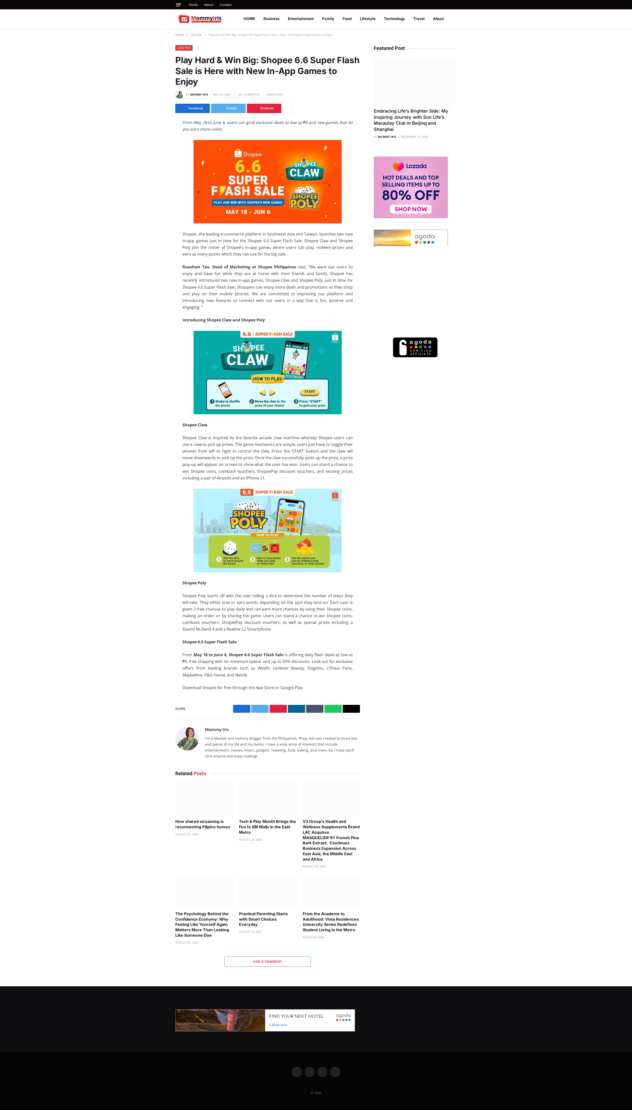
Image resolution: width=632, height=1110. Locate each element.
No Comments (249, 94)
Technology (394, 18)
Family (328, 18)
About (208, 5)
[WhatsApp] (157, 166)
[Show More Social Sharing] (288, 108)
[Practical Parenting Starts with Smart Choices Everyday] (267, 891)
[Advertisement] (415, 291)
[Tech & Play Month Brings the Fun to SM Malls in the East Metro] (267, 799)
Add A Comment (267, 961)
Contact (226, 5)
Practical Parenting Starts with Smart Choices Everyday (263, 919)
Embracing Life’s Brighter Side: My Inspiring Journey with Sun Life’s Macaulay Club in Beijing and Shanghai (411, 120)
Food (347, 18)
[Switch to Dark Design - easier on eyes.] (454, 19)
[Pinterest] (157, 176)
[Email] (157, 186)
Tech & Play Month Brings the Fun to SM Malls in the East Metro (267, 827)
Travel (419, 18)
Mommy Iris (199, 94)
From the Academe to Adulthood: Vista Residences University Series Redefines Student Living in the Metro (331, 921)
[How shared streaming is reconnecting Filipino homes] (204, 799)
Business (271, 18)
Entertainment (301, 18)
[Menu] (178, 4)
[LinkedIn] (157, 155)
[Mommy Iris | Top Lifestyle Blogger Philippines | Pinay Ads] (210, 18)
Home (193, 5)
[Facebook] (157, 135)
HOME (249, 18)
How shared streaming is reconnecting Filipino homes (202, 824)
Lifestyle (367, 18)
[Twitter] (157, 145)
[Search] (455, 4)
